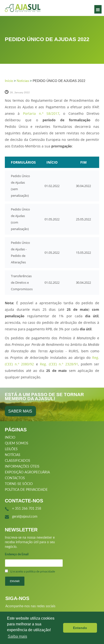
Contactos (15, 478)
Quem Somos (16, 443)
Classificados (17, 461)
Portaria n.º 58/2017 (41, 113)
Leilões (11, 449)
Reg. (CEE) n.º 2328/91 (59, 364)
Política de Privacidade (26, 490)
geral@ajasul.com (24, 516)
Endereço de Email (17, 554)
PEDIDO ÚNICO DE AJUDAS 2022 (59, 81)
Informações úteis (22, 466)
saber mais (20, 411)
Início (9, 81)
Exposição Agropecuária (27, 472)
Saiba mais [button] (17, 636)
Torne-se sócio (19, 484)
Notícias (23, 81)
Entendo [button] (80, 628)
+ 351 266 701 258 (26, 508)
